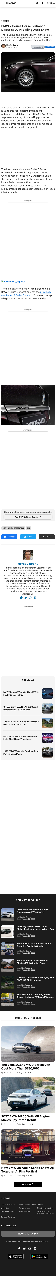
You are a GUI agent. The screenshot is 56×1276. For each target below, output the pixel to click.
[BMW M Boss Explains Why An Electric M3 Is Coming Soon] (7, 960)
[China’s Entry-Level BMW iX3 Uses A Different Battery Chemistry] (47, 704)
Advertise (5, 1208)
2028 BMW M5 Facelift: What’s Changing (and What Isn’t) (32, 910)
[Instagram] (30, 597)
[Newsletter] (42, 3)
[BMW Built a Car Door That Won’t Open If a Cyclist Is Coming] (7, 943)
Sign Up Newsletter (45, 1208)
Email (47, 537)
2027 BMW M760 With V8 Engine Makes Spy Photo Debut (25, 1118)
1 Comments (50, 47)
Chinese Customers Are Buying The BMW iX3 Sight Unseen (35, 978)
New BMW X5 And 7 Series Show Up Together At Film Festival (27, 1169)
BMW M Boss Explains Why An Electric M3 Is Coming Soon (32, 961)
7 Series (5, 21)
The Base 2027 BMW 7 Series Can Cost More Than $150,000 (25, 1066)
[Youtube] (30, 1249)
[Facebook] (21, 597)
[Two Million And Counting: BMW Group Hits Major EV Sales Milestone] (7, 994)
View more (27, 1184)
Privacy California (8, 1217)
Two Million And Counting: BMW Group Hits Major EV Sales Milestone (35, 995)
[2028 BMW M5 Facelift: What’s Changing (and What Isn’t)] (7, 909)
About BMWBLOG (8, 1205)
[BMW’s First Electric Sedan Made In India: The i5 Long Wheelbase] (47, 734)
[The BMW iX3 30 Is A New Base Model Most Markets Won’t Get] (47, 719)
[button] (51, 422)
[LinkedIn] (34, 597)
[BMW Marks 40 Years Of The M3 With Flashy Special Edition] (47, 689)
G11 (28, 528)
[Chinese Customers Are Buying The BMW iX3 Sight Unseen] (7, 977)
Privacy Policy (24, 1211)
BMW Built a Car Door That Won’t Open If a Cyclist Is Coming (34, 944)
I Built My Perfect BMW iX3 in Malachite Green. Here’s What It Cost (36, 927)
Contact (40, 1205)
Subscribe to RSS (8, 1211)
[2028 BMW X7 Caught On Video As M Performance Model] (47, 748)
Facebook (10, 537)
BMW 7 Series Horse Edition (13, 528)
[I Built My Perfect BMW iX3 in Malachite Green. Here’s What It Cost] (7, 926)
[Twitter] (25, 597)
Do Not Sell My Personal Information (45, 1212)
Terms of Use (24, 1208)
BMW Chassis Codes (27, 1205)
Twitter (29, 537)
